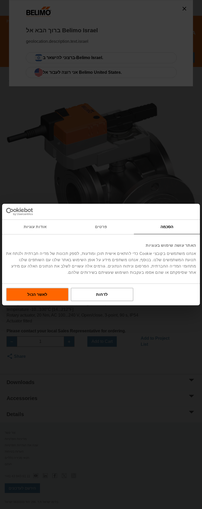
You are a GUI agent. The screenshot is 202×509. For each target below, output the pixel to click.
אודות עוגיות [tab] (35, 226)
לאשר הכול (37, 294)
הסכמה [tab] (167, 226)
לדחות (102, 294)
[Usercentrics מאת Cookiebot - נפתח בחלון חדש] (29, 212)
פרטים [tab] (101, 226)
